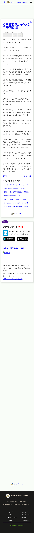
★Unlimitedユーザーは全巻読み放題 (12, 279)
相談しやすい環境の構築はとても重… (16, 192)
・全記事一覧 (24, 517)
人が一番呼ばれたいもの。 (13, 195)
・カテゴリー (11, 514)
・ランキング (24, 512)
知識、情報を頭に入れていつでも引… (16, 206)
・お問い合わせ (25, 520)
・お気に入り (11, 520)
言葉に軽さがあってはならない (14, 188)
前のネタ (7, 176)
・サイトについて (12, 517)
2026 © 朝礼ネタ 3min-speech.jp (17, 525)
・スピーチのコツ (25, 514)
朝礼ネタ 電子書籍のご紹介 (14, 248)
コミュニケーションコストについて (16, 203)
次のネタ (27, 176)
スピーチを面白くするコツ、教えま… (16, 199)
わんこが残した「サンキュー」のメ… (16, 185)
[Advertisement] (17, 13)
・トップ (10, 512)
